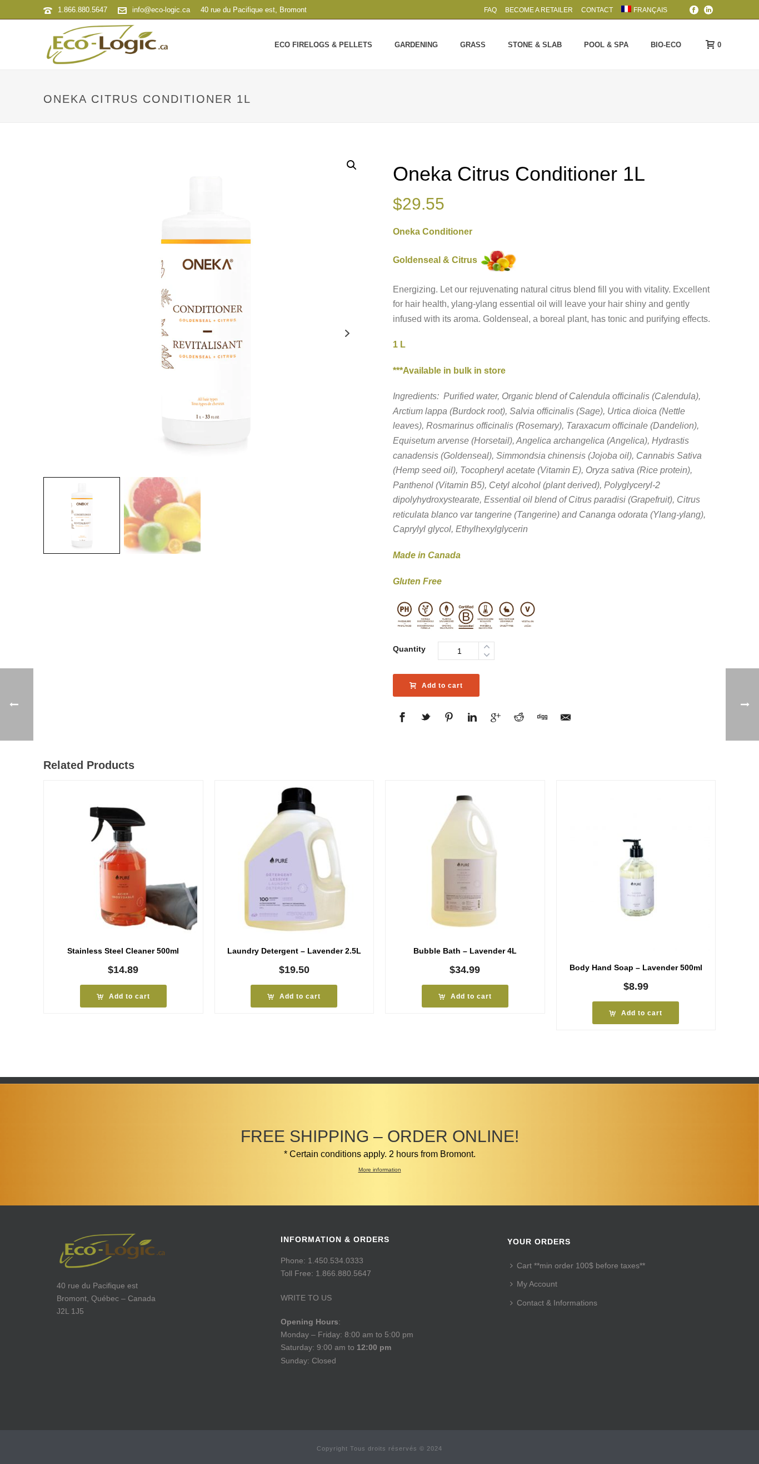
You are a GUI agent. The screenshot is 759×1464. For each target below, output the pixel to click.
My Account (537, 1283)
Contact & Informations (557, 1302)
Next (347, 333)
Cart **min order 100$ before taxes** (581, 1265)
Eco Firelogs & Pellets (323, 45)
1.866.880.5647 (82, 10)
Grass (473, 45)
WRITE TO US (306, 1297)
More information (379, 1170)
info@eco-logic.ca (161, 10)
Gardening (416, 45)
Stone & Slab (535, 45)
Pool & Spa (606, 45)
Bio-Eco (666, 45)
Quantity (409, 648)
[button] (352, 165)
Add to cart (442, 685)
